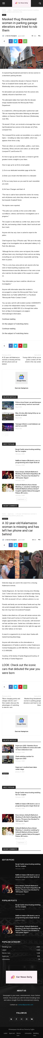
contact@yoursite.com (25, 1005)
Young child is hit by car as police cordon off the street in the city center (32, 360)
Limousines (28, 1033)
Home (4, 10)
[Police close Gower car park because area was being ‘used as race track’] (8, 405)
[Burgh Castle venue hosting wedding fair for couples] (8, 452)
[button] (40, 3)
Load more (21, 499)
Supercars (12, 1033)
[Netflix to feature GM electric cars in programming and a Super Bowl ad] (8, 464)
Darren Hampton (11, 36)
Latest (9, 10)
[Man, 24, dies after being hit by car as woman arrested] (8, 416)
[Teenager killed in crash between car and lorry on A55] (8, 427)
